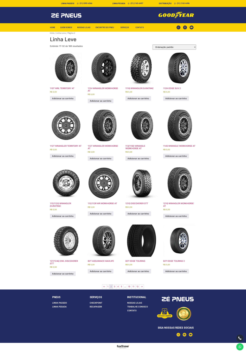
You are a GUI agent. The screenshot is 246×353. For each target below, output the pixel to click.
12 (137, 286)
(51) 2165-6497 (136, 3)
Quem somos (66, 27)
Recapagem (96, 307)
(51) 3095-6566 (86, 3)
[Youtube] (191, 27)
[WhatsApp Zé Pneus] (239, 346)
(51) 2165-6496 (183, 3)
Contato (139, 27)
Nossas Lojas (83, 27)
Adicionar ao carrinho (63, 98)
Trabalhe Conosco (137, 307)
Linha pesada (59, 307)
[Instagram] (185, 27)
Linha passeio (59, 303)
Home (52, 27)
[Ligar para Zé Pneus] (239, 338)
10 (129, 286)
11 (133, 286)
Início (52, 33)
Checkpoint (96, 303)
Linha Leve (61, 33)
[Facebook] (184, 334)
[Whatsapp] (178, 27)
